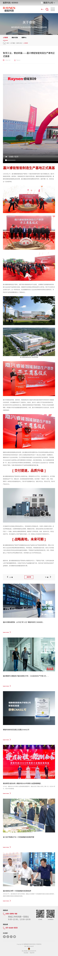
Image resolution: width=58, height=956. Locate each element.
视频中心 (24, 37)
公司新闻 (5, 37)
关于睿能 (13, 43)
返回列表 (29, 577)
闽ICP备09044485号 (29, 946)
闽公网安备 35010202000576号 (29, 951)
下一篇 (47, 577)
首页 (8, 43)
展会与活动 (15, 37)
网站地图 (26, 952)
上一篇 (11, 577)
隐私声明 (32, 952)
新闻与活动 (19, 43)
